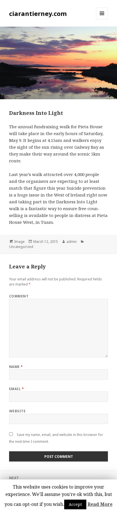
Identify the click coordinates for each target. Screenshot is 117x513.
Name (16, 366)
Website (17, 411)
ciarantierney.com (38, 13)
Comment (18, 296)
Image (19, 241)
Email (16, 388)
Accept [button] (75, 504)
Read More (99, 504)
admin (71, 241)
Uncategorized (21, 246)
